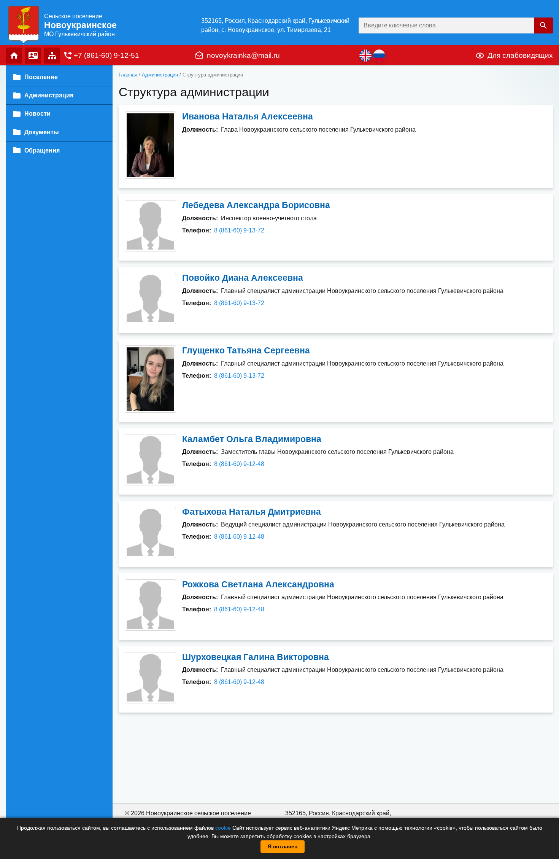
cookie (223, 828)
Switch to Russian (379, 55)
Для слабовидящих (520, 55)
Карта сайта (52, 56)
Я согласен (282, 846)
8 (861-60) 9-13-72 (239, 230)
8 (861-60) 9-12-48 (239, 464)
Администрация (160, 75)
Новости (37, 113)
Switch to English (365, 55)
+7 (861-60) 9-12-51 (106, 55)
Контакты (33, 56)
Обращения (42, 150)
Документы (41, 132)
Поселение (41, 77)
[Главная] (23, 25)
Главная (14, 56)
